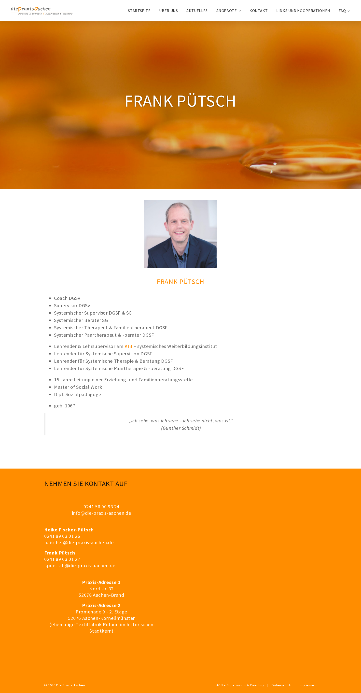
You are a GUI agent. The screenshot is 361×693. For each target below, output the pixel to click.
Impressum (308, 685)
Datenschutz (282, 685)
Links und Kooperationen (303, 10)
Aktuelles (197, 10)
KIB (128, 346)
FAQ (342, 10)
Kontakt (259, 10)
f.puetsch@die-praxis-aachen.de (79, 565)
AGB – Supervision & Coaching (240, 685)
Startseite (139, 10)
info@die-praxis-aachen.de (101, 513)
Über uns (168, 10)
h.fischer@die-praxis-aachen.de (78, 542)
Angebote (226, 10)
